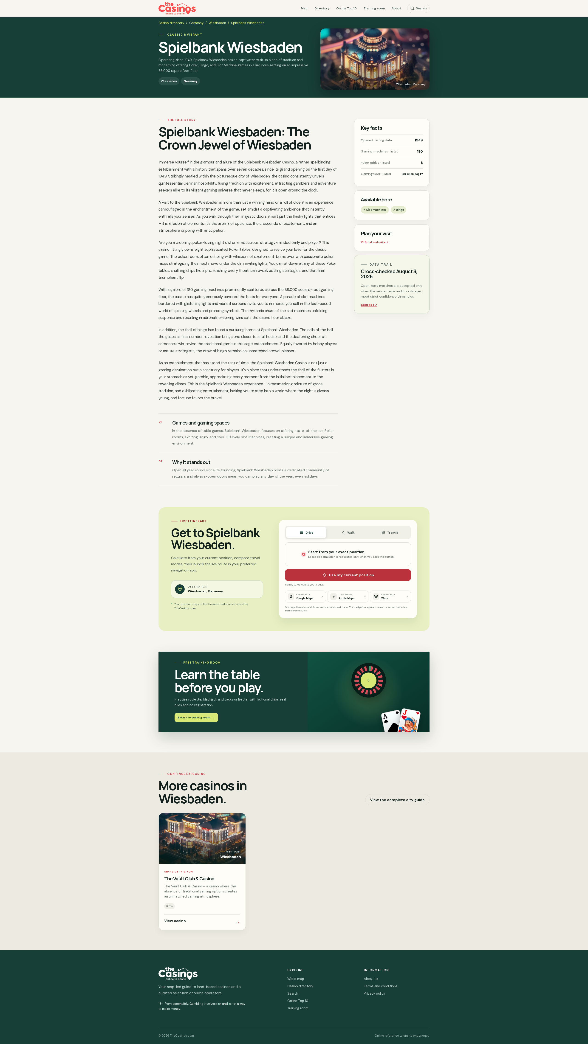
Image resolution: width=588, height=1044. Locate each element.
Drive (309, 533)
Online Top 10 (346, 8)
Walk (351, 533)
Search (421, 8)
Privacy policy (374, 993)
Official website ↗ (375, 242)
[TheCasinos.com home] (177, 8)
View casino (202, 921)
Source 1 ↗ (369, 305)
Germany (196, 23)
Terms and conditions (380, 986)
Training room (374, 8)
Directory (321, 8)
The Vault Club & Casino (189, 878)
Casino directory (171, 23)
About (396, 8)
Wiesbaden (217, 23)
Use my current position (351, 575)
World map (295, 978)
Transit (392, 533)
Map (304, 8)
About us (371, 978)
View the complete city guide (397, 799)
